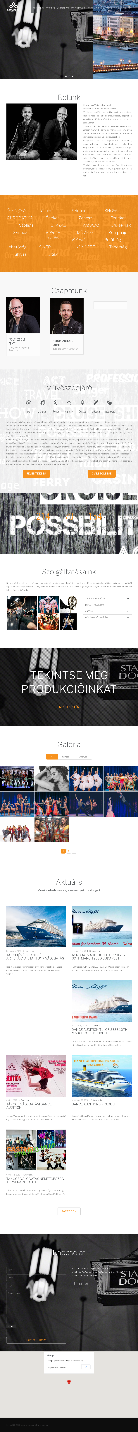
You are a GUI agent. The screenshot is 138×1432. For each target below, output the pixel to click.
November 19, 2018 (80, 1100)
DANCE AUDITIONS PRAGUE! (93, 1104)
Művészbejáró (63, 8)
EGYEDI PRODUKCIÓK (94, 605)
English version (123, 8)
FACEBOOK (69, 1211)
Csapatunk (50, 8)
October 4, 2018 (13, 1174)
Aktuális (100, 8)
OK (86, 1367)
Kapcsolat (110, 8)
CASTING (89, 611)
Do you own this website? (57, 1368)
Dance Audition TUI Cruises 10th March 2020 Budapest (99, 1031)
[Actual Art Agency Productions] (13, 7)
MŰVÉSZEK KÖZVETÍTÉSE (96, 617)
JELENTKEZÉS (36, 473)
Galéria (91, 8)
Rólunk (41, 8)
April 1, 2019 (11, 1100)
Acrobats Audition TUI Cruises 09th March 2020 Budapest (98, 956)
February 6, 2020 (13, 951)
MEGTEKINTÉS (69, 707)
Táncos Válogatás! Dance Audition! (29, 1105)
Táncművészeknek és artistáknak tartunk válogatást (36, 956)
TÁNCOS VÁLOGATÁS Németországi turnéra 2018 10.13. (35, 1180)
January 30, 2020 (79, 1025)
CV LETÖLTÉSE (102, 473)
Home (34, 8)
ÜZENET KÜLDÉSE (36, 1340)
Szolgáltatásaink (79, 8)
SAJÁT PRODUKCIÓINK (95, 598)
